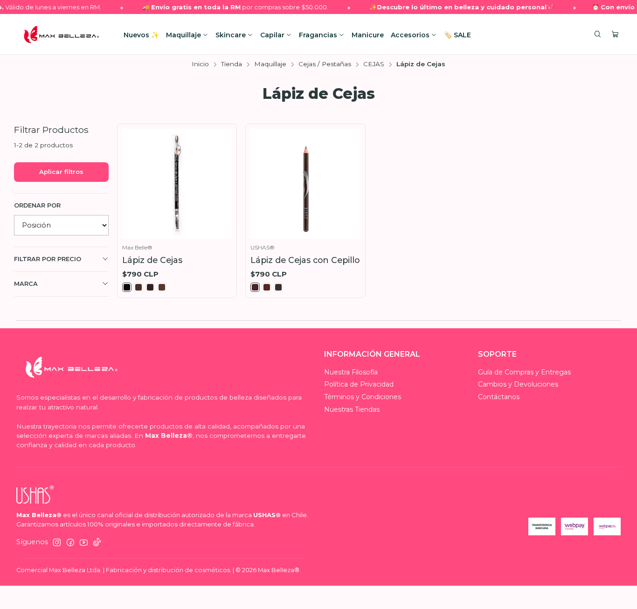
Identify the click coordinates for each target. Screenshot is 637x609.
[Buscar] (597, 35)
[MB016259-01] (127, 287)
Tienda (231, 64)
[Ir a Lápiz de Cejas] (177, 184)
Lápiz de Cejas (152, 260)
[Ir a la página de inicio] (61, 34)
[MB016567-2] (255, 287)
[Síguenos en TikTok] (97, 542)
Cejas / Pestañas (324, 64)
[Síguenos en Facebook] (70, 542)
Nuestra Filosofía (351, 372)
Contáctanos (498, 397)
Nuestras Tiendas (352, 409)
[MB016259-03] (150, 287)
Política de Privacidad (359, 384)
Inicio (200, 64)
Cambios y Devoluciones (518, 384)
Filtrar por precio (47, 259)
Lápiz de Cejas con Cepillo (305, 260)
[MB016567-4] (278, 287)
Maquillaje (270, 64)
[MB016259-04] (161, 287)
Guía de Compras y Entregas (524, 372)
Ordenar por (37, 205)
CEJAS (373, 64)
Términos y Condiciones (362, 397)
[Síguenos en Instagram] (57, 542)
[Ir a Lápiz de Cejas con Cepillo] (305, 184)
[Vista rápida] (222, 181)
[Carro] (615, 35)
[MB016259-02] (138, 287)
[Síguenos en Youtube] (83, 542)
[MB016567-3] (266, 287)
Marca (26, 283)
